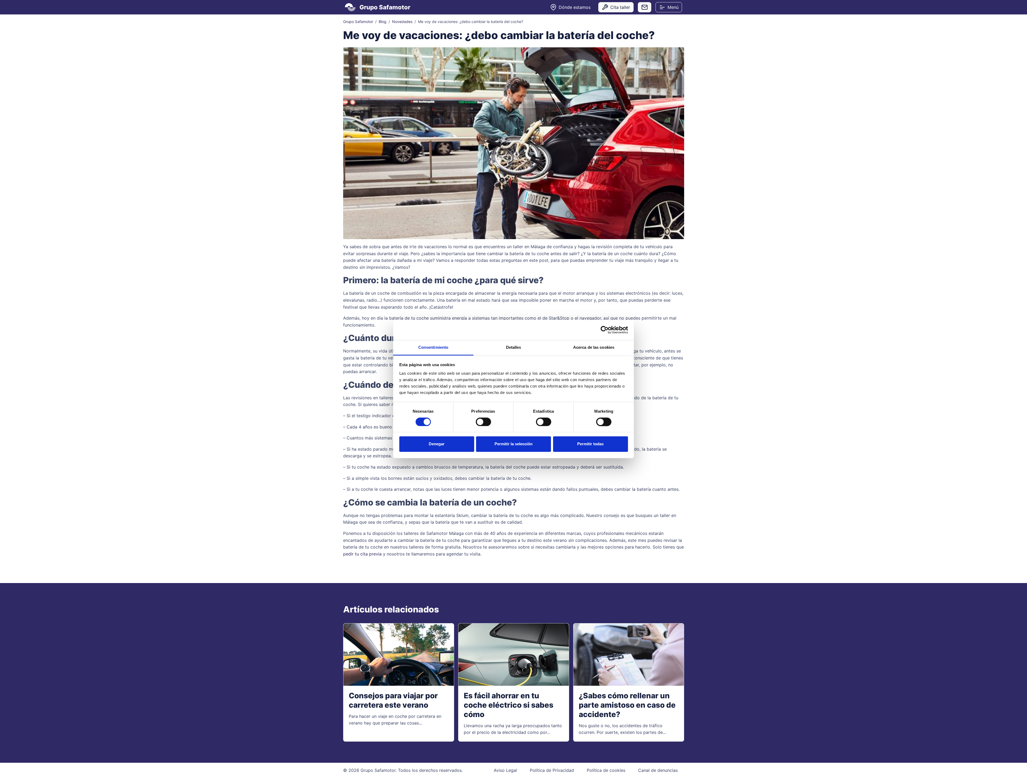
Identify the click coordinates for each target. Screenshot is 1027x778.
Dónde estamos (575, 7)
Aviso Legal (505, 770)
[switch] (483, 421)
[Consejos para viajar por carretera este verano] (398, 654)
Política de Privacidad (552, 770)
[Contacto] (644, 7)
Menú (673, 7)
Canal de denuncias (658, 770)
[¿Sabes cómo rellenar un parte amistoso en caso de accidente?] (628, 654)
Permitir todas (590, 444)
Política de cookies (606, 770)
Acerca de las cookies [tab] (593, 347)
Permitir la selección (513, 444)
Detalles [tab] (513, 347)
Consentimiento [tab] (433, 347)
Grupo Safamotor (358, 21)
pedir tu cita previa (362, 554)
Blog (382, 21)
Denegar (436, 444)
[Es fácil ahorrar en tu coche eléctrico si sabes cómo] (513, 654)
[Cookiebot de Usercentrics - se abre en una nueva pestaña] (604, 330)
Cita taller (620, 7)
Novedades (402, 21)
